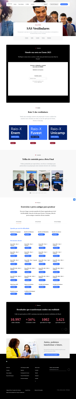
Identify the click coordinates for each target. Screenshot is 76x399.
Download (13, 234)
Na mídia (27, 4)
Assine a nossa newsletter (54, 367)
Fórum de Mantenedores (25, 375)
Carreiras (7, 370)
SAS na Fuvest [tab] (38, 221)
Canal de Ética (27, 390)
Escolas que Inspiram (24, 378)
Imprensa (22, 370)
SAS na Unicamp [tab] (57, 221)
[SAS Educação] (10, 4)
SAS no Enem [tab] (18, 221)
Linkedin (36, 378)
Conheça (15, 4)
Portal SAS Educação (54, 4)
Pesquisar (45, 4)
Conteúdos (32, 4)
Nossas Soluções (21, 4)
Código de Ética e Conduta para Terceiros (13, 390)
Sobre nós (8, 367)
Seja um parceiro (64, 4)
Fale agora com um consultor (51, 354)
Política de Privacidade (39, 390)
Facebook (36, 370)
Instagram (37, 375)
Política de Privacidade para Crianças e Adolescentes (15, 392)
